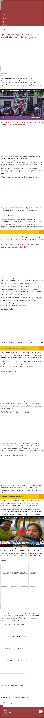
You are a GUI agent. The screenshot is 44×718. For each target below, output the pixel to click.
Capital (4, 21)
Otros (4, 17)
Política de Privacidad (8, 712)
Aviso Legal (6, 713)
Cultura (4, 18)
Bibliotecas (5, 23)
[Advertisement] (22, 53)
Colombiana (5, 20)
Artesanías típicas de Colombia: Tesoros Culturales (13, 624)
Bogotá (4, 15)
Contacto (5, 25)
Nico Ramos (3, 73)
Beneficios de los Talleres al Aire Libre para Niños (13, 623)
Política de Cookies (8, 714)
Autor (4, 24)
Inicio (4, 14)
